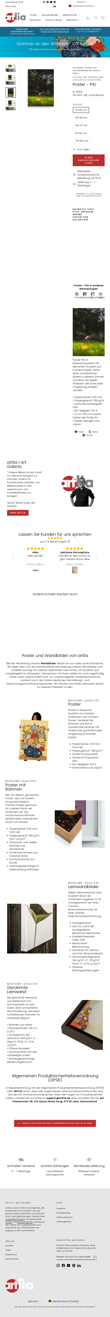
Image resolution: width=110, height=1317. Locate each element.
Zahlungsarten (64, 1221)
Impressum (11, 1254)
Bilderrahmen (70, 15)
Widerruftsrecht (64, 1217)
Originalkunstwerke (15, 1219)
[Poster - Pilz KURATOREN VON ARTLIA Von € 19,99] (75, 250)
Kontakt (9, 1245)
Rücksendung (63, 1212)
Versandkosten (96, 95)
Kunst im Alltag (53, 20)
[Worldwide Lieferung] (89, 1159)
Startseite (78, 67)
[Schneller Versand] (20, 1159)
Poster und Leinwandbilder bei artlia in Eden (86, 70)
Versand (60, 1208)
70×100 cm (81, 140)
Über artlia (10, 6)
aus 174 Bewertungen (53, 541)
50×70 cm (81, 125)
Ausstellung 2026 (14, 2)
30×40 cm (81, 117)
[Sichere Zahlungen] (55, 1159)
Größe (77, 104)
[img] (55, 538)
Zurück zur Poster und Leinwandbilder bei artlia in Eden (56, 1123)
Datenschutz (12, 1258)
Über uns (10, 1241)
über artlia (18, 512)
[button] (14, 557)
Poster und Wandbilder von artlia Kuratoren (88, 78)
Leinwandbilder (50, 15)
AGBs (8, 1250)
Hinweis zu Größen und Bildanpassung (88, 194)
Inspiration (72, 20)
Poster (34, 15)
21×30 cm (81, 110)
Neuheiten (35, 20)
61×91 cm (81, 133)
